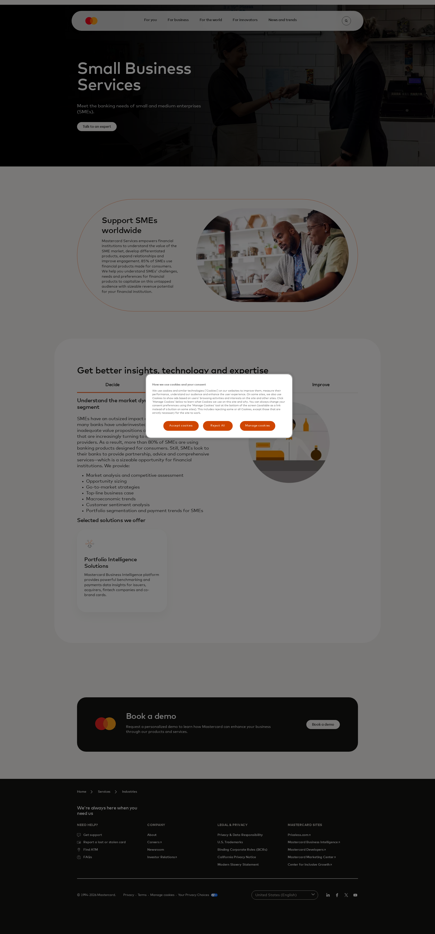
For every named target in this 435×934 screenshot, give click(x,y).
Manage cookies (257, 425)
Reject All (217, 425)
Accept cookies (180, 425)
